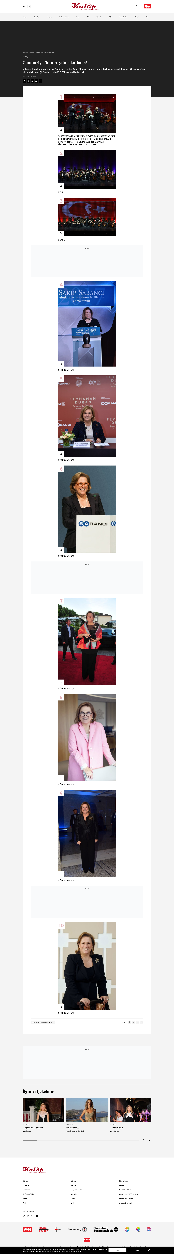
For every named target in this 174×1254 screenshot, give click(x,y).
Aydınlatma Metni (126, 1203)
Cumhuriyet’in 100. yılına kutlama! (42, 1022)
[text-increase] (40, 81)
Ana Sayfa (25, 52)
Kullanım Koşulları (126, 1198)
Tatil (88, 17)
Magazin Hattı (123, 17)
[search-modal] (136, 6)
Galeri (137, 17)
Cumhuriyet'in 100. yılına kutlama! (45, 52)
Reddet (136, 1250)
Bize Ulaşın (123, 1181)
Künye (121, 1185)
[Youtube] (37, 1216)
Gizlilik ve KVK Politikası (128, 1194)
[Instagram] (24, 1216)
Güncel (25, 17)
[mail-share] (36, 81)
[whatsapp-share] (32, 81)
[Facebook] (28, 1216)
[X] (32, 1216)
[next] (149, 1140)
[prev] (143, 1140)
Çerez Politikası (125, 1190)
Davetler (36, 17)
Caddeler (49, 17)
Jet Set (110, 17)
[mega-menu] (140, 6)
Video (147, 17)
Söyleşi (98, 17)
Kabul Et (117, 1250)
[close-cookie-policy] (148, 1250)
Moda (78, 17)
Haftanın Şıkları (64, 17)
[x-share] (28, 81)
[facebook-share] (24, 81)
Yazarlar (74, 1194)
